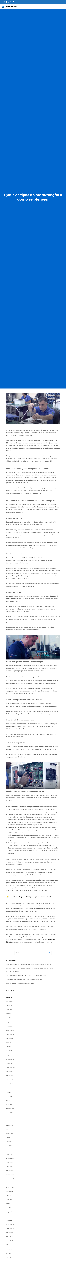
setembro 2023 (10, 1129)
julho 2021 (8, 1195)
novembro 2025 (10, 1034)
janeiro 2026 (9, 1026)
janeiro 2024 (9, 1113)
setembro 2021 (10, 1187)
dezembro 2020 (10, 1224)
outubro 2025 (9, 1038)
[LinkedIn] (11, 2)
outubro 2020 (9, 1233)
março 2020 (9, 1257)
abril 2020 (8, 1253)
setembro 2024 (10, 1080)
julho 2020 (9, 1245)
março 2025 (9, 1055)
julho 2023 (9, 1138)
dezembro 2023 (10, 1117)
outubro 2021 (9, 1183)
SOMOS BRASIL (38, 2)
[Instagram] (8, 2)
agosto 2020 (9, 1241)
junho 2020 (9, 1249)
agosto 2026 (9, 1001)
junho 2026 (9, 1010)
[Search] (49, 952)
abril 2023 (8, 1150)
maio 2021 (8, 1204)
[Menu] (63, 6)
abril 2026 (8, 1018)
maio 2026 (9, 1014)
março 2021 (9, 1212)
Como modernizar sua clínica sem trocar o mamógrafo (20, 984)
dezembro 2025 (10, 1030)
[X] (4, 2)
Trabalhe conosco (54, 2)
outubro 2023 (9, 1125)
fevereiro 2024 (10, 1109)
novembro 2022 (10, 1166)
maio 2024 (9, 1096)
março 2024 (9, 1105)
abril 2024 (8, 1100)
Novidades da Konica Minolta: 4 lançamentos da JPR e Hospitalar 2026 (24, 980)
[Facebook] (6, 2)
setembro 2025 (10, 1043)
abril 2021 (8, 1208)
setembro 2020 (10, 1237)
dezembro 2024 (10, 1067)
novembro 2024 (10, 1072)
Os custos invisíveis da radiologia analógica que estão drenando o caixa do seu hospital (28, 965)
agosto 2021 (9, 1191)
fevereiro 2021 (10, 1216)
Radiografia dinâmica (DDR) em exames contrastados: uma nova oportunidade (26, 975)
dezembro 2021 (10, 1175)
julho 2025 (9, 1047)
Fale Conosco (45, 2)
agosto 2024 (9, 1084)
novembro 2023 (10, 1121)
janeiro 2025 (9, 1063)
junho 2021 (9, 1200)
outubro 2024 (9, 1076)
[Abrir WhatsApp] (61, 1259)
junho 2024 (9, 1092)
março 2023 (9, 1154)
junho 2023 (9, 1142)
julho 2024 (9, 1088)
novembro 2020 (10, 1228)
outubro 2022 (9, 1171)
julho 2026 (9, 1005)
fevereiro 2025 (10, 1059)
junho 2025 (9, 1051)
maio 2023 (9, 1146)
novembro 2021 (10, 1179)
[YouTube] (13, 2)
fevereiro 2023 (10, 1158)
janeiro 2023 (9, 1162)
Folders (62, 2)
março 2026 (9, 1022)
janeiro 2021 (9, 1220)
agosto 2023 (9, 1133)
